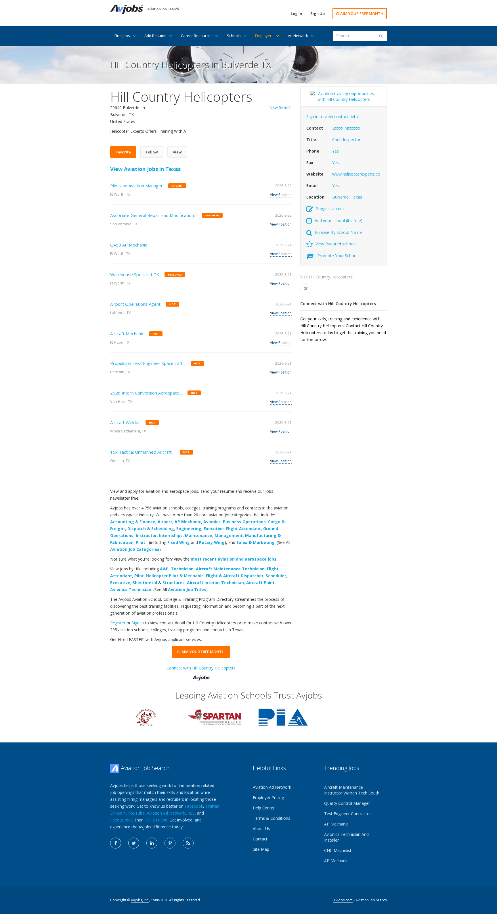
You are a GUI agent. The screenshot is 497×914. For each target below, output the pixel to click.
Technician (182, 569)
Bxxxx (337, 128)
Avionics (212, 521)
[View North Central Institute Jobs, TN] (146, 716)
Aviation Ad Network (166, 813)
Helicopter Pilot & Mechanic (175, 575)
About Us (261, 828)
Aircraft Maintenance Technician (230, 569)
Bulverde (340, 197)
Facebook (194, 806)
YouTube (136, 813)
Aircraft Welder (125, 422)
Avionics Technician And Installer (346, 837)
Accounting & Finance (132, 521)
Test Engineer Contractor (347, 813)
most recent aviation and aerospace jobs (233, 559)
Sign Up (317, 13)
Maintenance (198, 535)
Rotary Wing (212, 542)
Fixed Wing (178, 542)
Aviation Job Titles (187, 589)
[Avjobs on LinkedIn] (151, 843)
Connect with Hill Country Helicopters (201, 668)
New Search (280, 107)
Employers (264, 35)
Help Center (264, 808)
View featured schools (336, 244)
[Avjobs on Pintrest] (170, 843)
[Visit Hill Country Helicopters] (305, 288)
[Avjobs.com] (201, 675)
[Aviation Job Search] (126, 9)
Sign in (138, 623)
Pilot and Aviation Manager (136, 185)
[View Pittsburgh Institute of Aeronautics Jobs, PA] (283, 716)
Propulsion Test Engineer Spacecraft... (147, 363)
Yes (335, 151)
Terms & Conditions (271, 818)
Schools (234, 35)
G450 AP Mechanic (128, 245)
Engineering (188, 528)
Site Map (261, 849)
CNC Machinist (337, 850)
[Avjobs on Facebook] (115, 843)
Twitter (212, 806)
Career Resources (197, 35)
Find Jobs (122, 35)
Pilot (140, 542)
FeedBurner (121, 820)
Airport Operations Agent (135, 304)
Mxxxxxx (352, 128)
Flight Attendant (243, 528)
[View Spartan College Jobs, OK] (214, 716)
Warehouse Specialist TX (134, 274)
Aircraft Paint (260, 582)
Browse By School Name (338, 232)
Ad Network (298, 35)
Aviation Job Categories (134, 549)
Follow (152, 152)
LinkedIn (118, 813)
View (177, 152)
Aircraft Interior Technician (215, 582)
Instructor (146, 535)
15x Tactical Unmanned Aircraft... (142, 452)
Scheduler (276, 575)
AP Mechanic (188, 521)
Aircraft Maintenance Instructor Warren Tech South (351, 790)
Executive (214, 528)
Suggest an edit (330, 208)
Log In (296, 13)
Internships (171, 535)
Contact (260, 839)
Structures (174, 582)
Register (117, 623)
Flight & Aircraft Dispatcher (234, 575)
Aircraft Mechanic (127, 333)
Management (229, 535)
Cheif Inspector (346, 139)
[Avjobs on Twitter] (133, 843)
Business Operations (244, 521)
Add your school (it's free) (338, 220)
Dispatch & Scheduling (150, 528)
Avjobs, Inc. (140, 900)
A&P (164, 569)
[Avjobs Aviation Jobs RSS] (188, 843)
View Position (281, 194)
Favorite (123, 152)
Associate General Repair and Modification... (153, 215)
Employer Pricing (268, 797)
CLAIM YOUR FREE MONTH (359, 13)
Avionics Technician (130, 589)
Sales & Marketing (255, 542)
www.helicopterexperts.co (356, 174)
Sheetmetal (145, 582)
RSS (191, 813)
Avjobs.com (343, 900)
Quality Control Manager (347, 803)
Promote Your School (337, 255)
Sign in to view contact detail (333, 116)
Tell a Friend (156, 820)
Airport (165, 521)
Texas (356, 197)
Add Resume (155, 35)
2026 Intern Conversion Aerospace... (146, 393)
